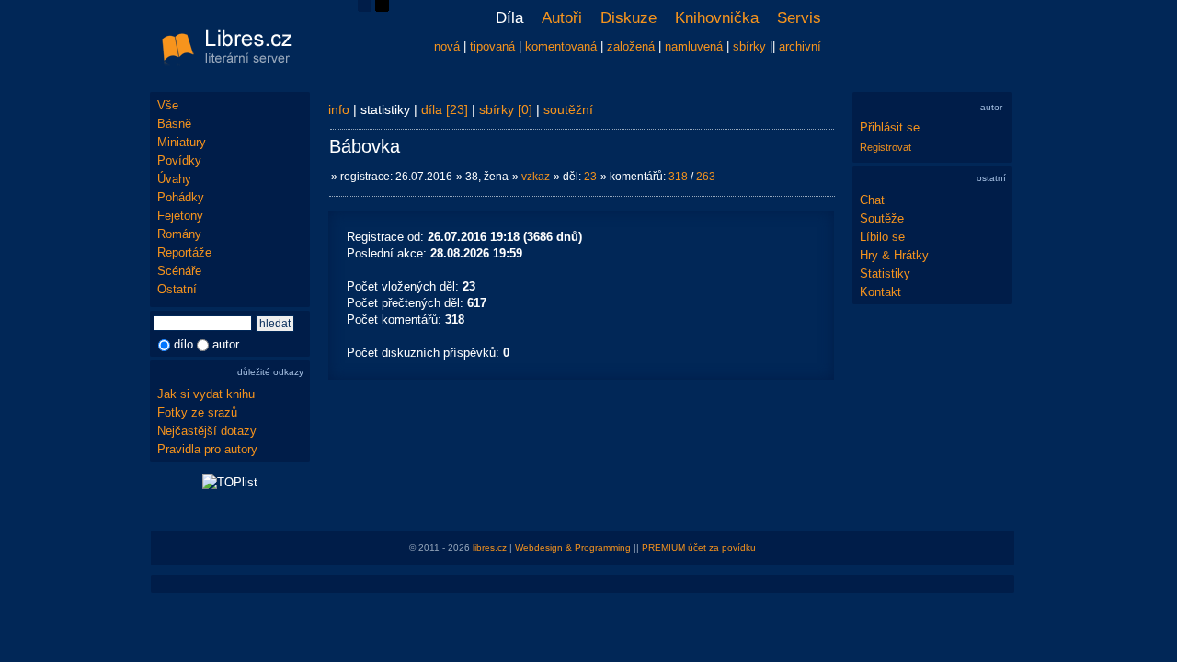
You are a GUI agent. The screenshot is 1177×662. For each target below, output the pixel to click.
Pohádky (180, 197)
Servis (799, 18)
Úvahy (174, 179)
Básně (174, 124)
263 (705, 176)
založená (631, 46)
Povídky (179, 160)
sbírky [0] (505, 109)
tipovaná (492, 46)
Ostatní (177, 289)
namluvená (694, 46)
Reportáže (184, 252)
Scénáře (179, 271)
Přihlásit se (890, 127)
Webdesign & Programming (573, 547)
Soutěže (882, 218)
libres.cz (490, 547)
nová (447, 46)
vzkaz (535, 176)
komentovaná (561, 46)
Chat (872, 200)
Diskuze (628, 18)
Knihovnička (717, 18)
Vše (167, 105)
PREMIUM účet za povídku (699, 547)
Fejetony (180, 216)
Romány (179, 234)
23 (590, 176)
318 (678, 176)
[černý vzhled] (382, 8)
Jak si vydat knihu (206, 394)
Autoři (562, 18)
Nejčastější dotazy (207, 431)
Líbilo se (882, 237)
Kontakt (880, 292)
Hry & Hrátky (894, 255)
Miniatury (181, 142)
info (338, 109)
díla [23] (444, 109)
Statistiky (885, 273)
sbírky (749, 46)
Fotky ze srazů (197, 412)
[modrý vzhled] (364, 8)
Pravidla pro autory (207, 449)
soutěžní (568, 109)
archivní (800, 46)
